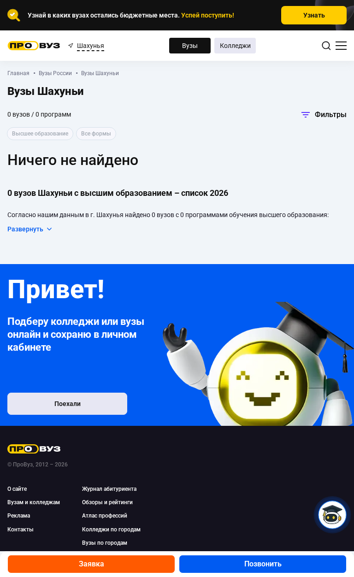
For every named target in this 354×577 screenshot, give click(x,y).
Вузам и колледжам (33, 502)
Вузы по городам (104, 543)
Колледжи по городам (111, 529)
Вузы (190, 45)
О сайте (17, 489)
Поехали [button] (67, 403)
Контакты (20, 529)
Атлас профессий (104, 515)
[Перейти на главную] (33, 45)
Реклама (18, 515)
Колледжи (235, 45)
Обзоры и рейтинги (107, 502)
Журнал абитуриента (109, 489)
